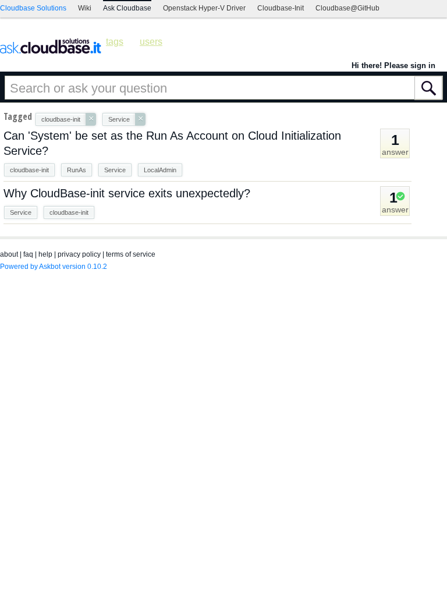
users (151, 42)
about (9, 254)
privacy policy (79, 254)
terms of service (130, 254)
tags (114, 42)
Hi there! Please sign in (393, 65)
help (45, 254)
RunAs (76, 169)
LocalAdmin (160, 169)
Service (115, 169)
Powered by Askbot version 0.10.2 (53, 266)
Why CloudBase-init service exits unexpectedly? (126, 193)
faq (28, 254)
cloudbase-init (29, 169)
